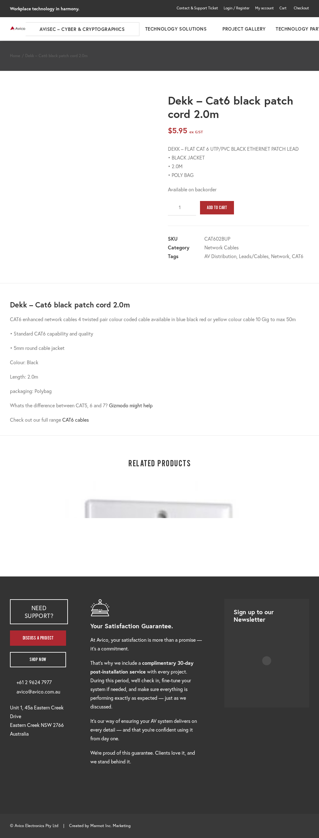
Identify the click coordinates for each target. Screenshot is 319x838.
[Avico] (18, 29)
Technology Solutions (176, 29)
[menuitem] (198, 8)
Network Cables (221, 247)
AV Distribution (220, 256)
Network (280, 256)
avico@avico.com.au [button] (38, 691)
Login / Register (237, 8)
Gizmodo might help (131, 405)
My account (264, 8)
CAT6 (297, 256)
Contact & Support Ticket (197, 8)
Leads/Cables (254, 256)
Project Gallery (244, 29)
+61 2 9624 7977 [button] (34, 682)
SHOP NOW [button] (38, 660)
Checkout (301, 8)
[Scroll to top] (307, 825)
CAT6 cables (75, 419)
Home (15, 55)
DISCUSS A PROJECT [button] (38, 638)
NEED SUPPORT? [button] (39, 612)
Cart (283, 8)
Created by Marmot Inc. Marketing (100, 825)
